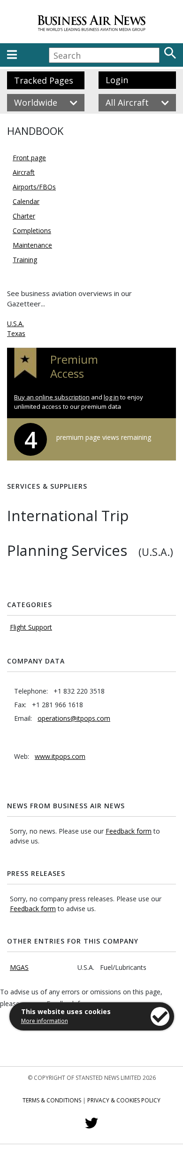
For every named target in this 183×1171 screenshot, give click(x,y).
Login (117, 80)
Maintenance (32, 245)
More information (44, 1021)
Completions (32, 230)
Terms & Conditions (52, 1100)
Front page (29, 157)
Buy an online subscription (52, 397)
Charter (24, 215)
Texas (16, 333)
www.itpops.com (60, 756)
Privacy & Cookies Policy (123, 1100)
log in (111, 397)
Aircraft (24, 172)
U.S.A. (15, 323)
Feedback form (129, 831)
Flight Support (31, 627)
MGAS (19, 967)
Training (25, 259)
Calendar (26, 201)
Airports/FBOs (34, 186)
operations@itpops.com (74, 718)
